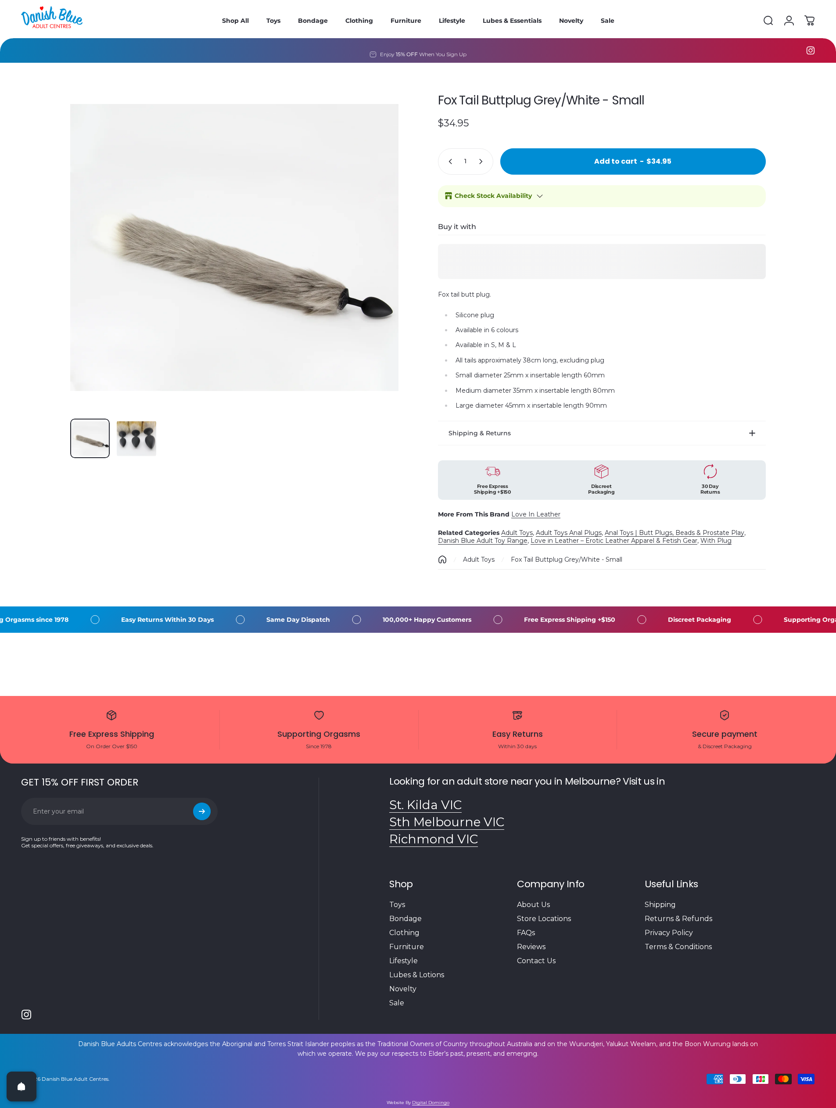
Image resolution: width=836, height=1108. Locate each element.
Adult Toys (517, 533)
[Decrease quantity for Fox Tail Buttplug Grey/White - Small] (448, 161)
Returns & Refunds (678, 918)
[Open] (21, 1086)
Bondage (405, 918)
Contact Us (536, 961)
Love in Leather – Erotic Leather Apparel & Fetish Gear (614, 541)
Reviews (531, 947)
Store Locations (544, 918)
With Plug (716, 541)
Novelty (402, 989)
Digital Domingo (430, 1102)
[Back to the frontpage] (442, 559)
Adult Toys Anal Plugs (569, 533)
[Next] (375, 268)
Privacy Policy (669, 933)
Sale (396, 1003)
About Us (533, 904)
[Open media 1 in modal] (234, 248)
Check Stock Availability (493, 196)
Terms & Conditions (678, 947)
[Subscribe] (202, 811)
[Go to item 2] (136, 438)
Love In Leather (535, 514)
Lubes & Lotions (416, 975)
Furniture (406, 947)
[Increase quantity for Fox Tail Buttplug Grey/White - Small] (483, 161)
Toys (397, 904)
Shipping (660, 904)
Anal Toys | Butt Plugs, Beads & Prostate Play (674, 533)
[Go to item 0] (90, 438)
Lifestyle (403, 961)
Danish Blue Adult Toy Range (482, 541)
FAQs (526, 933)
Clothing (404, 933)
